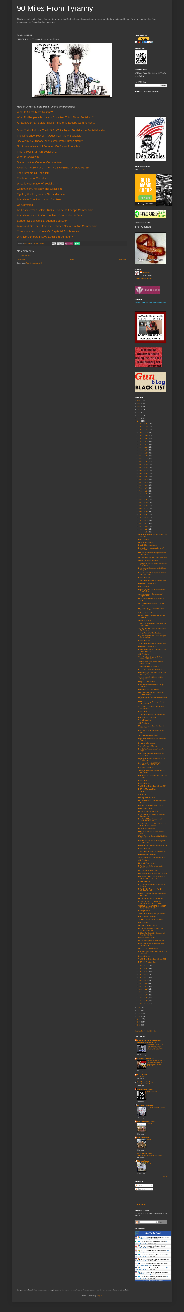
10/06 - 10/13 (143, 459)
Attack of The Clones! (145, 542)
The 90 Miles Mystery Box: (144, 1265)
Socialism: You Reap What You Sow (39, 199)
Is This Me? (140, 1076)
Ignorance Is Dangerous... (147, 743)
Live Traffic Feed (153, 1233)
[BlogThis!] (55, 243)
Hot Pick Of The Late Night (147, 583)
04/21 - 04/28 (143, 529)
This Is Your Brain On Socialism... (37, 151)
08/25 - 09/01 (143, 476)
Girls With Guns (143, 539)
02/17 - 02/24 (143, 986)
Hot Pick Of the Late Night (147, 717)
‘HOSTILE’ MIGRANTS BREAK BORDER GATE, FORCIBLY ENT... (152, 907)
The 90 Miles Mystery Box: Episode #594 (152, 786)
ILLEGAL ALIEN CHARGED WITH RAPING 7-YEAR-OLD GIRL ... (149, 764)
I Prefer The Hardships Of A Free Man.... (151, 898)
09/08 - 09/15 (143, 470)
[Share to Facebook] (60, 243)
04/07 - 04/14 (143, 966)
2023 (139, 409)
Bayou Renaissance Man (146, 1121)
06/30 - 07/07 (143, 500)
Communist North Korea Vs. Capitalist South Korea (48, 231)
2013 (139, 1022)
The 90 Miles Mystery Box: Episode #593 (152, 851)
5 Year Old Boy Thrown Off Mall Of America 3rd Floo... (149, 890)
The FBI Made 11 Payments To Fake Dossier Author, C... (150, 662)
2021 (139, 415)
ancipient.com (141, 1204)
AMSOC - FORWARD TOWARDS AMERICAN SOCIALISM (53, 167)
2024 (139, 406)
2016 (139, 1013)
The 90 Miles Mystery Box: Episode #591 (152, 959)
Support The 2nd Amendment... (148, 735)
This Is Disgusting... (144, 720)
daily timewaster (143, 1137)
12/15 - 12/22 (143, 429)
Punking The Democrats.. (146, 798)
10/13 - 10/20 (143, 456)
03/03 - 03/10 (143, 980)
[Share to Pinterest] (62, 243)
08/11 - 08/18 (143, 482)
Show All (165, 1176)
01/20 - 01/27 (143, 998)
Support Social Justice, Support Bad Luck (42, 220)
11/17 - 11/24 (143, 441)
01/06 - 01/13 (143, 1004)
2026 (139, 401)
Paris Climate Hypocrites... (147, 828)
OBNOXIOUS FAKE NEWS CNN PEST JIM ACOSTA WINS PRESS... (152, 824)
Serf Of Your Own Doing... (147, 768)
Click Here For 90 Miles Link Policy (145, 1031)
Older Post (122, 259)
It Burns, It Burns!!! (144, 881)
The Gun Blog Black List (145, 1058)
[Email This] (53, 243)
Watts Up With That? (144, 1154)
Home (72, 259)
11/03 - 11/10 (143, 447)
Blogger (99, 1296)
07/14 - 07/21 (143, 494)
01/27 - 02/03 (143, 995)
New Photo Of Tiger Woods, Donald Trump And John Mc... (150, 820)
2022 (139, 412)
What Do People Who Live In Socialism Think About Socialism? (55, 117)
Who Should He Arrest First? (147, 871)
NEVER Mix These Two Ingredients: (150, 669)
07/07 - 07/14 (143, 497)
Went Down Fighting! (143, 1084)
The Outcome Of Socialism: (33, 172)
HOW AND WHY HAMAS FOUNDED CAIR (152, 845)
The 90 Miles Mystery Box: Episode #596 (152, 643)
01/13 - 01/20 (143, 1001)
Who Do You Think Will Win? (148, 948)
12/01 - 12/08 (143, 435)
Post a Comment (25, 255)
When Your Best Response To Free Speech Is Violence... (150, 658)
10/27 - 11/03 (143, 450)
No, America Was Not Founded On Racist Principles (48, 146)
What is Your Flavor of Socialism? (37, 183)
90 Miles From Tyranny (55, 8)
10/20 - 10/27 (143, 453)
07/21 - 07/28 (143, 491)
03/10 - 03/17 (143, 977)
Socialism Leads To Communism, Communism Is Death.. (51, 215)
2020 (139, 418)
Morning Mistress (144, 577)
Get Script (145, 1280)
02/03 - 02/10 (143, 992)
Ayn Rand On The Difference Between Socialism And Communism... (58, 226)
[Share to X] (58, 243)
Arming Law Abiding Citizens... (148, 560)
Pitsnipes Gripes (143, 1161)
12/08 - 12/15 (143, 432)
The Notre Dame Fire (145, 792)
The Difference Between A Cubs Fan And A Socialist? (49, 135)
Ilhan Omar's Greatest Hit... (147, 938)
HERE (143, 169)
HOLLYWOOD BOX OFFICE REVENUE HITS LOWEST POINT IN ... (151, 877)
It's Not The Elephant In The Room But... (151, 941)
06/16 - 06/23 (143, 506)
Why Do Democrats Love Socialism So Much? (45, 236)
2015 (139, 1016)
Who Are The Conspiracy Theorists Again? (152, 557)
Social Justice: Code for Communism (39, 162)
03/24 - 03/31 (143, 971)
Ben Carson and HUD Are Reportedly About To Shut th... (151, 609)
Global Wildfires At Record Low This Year (149, 1155)
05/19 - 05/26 (143, 517)
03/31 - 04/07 (143, 968)
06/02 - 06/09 (143, 511)
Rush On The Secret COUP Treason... (151, 805)
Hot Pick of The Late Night (147, 789)
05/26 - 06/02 (143, 514)
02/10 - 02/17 (143, 989)
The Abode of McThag (145, 1082)
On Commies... (26, 204)
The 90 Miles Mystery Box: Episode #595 (152, 714)
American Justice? (144, 620)
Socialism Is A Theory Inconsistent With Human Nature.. (50, 141)
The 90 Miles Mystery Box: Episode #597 (152, 580)
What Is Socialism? (28, 156)
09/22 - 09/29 (143, 464)
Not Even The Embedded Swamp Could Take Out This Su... (151, 934)
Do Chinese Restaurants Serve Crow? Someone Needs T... (151, 929)
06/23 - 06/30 (143, 503)
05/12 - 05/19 (143, 520)
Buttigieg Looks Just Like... (147, 682)
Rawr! (149, 1139)
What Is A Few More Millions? (35, 112)
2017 (139, 1010)
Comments (141, 1189)
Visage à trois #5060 (142, 1260)
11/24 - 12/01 (143, 438)
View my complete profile (143, 278)
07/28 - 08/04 (143, 488)
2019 (139, 421)
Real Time (152, 1280)
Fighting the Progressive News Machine (41, 194)
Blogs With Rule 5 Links (146, 863)
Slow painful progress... (154, 1163)
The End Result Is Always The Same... (151, 919)
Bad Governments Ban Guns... (148, 811)
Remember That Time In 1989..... (149, 689)
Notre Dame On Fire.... (145, 808)
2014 (139, 1019)
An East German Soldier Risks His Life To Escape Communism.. (56, 122)
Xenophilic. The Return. (145, 1105)
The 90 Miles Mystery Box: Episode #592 (152, 914)
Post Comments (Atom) (34, 263)
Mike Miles (146, 272)
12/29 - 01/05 (143, 424)
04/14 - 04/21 (143, 532)
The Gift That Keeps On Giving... (149, 666)
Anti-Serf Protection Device (147, 925)
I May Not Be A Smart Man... (147, 545)
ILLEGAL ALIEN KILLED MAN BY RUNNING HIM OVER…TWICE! (150, 902)
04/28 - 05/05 (143, 526)
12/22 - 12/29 (143, 426)
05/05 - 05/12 (143, 523)
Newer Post (21, 259)
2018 (139, 1007)
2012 (139, 1025)
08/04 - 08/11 (143, 485)
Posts (139, 1185)
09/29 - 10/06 (143, 462)
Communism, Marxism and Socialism (39, 188)
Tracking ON (159, 1280)
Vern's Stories (142, 1074)
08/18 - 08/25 (143, 479)
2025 (139, 403)
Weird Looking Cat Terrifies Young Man (151, 857)
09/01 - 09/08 (143, 473)
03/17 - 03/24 (143, 974)
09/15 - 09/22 (143, 467)
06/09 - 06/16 (143, 508)
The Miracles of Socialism (32, 178)
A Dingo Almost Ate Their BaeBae (149, 633)
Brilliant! (149, 1123)
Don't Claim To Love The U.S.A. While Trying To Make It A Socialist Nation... (63, 130)
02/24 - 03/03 (143, 983)
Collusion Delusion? (145, 613)
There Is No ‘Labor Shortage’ (148, 746)
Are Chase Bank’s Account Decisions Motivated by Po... (150, 693)
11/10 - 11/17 (143, 444)
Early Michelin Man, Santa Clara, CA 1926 (152, 874)
